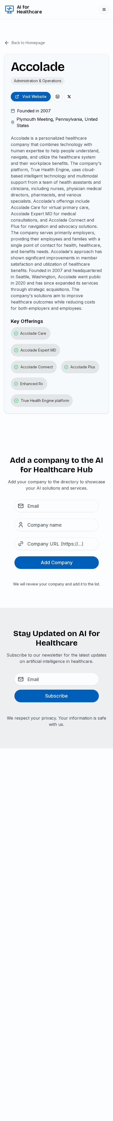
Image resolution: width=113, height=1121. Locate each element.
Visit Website (34, 96)
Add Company (57, 562)
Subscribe (56, 696)
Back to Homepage (28, 42)
